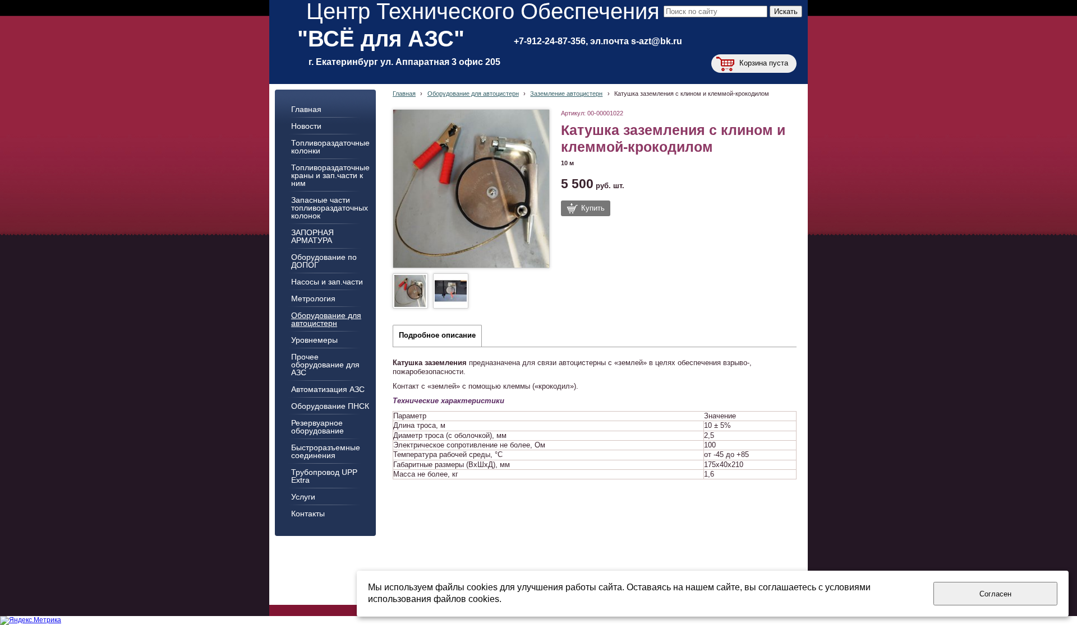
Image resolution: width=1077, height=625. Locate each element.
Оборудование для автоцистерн (473, 93)
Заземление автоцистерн (566, 93)
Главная (404, 93)
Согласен (995, 594)
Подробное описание (437, 335)
